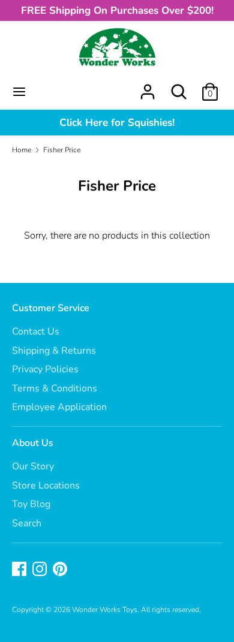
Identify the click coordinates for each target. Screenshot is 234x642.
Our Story (33, 466)
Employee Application (59, 407)
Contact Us (35, 331)
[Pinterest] (61, 570)
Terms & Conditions (54, 388)
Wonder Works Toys (104, 609)
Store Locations (46, 485)
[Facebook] (20, 570)
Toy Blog (31, 504)
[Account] (148, 87)
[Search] (179, 87)
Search (26, 523)
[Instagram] (40, 570)
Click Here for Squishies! (117, 122)
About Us (32, 443)
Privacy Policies (45, 369)
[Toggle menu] (19, 92)
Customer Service (50, 308)
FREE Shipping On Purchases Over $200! (117, 10)
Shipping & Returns (54, 350)
